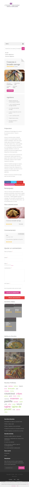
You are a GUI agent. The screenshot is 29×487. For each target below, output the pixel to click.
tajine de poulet (12, 408)
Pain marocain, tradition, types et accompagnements (12, 445)
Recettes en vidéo (20, 184)
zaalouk (18, 409)
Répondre (21, 234)
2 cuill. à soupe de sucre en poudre (15, 112)
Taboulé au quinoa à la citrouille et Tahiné (14, 428)
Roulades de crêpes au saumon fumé (13, 421)
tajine (7, 406)
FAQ (18, 479)
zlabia (5, 412)
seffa (5, 404)
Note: (6, 263)
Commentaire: (8, 268)
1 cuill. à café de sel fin (14, 115)
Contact (10, 479)
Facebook (8, 182)
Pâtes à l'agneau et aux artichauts (12, 426)
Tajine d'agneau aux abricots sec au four (14, 430)
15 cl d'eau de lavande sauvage (14, 109)
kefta (18, 396)
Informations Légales (10, 481)
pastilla (8, 401)
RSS (6, 455)
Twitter (14, 182)
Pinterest (20, 182)
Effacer (12, 265)
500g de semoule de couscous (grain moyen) (14, 101)
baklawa (10, 386)
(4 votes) (16, 66)
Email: (6, 257)
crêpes (19, 393)
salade (21, 401)
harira (14, 396)
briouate (11, 388)
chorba (12, 391)
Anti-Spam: (7, 283)
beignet (21, 386)
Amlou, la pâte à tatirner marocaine (13, 436)
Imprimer (11, 90)
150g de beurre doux (13, 118)
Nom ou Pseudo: (8, 251)
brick (5, 388)
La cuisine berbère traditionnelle (12, 448)
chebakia (6, 391)
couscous (9, 393)
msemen (14, 398)
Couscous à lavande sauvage (13, 220)
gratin (10, 396)
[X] (17, 485)
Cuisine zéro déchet (9, 442)
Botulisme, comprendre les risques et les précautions (14, 439)
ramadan (15, 401)
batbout (16, 386)
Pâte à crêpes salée (9, 424)
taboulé (19, 404)
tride (13, 409)
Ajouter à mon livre (10, 184)
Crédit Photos (19, 481)
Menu (7, 43)
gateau (6, 396)
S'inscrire (21, 467)
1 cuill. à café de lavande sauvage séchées (14, 105)
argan (5, 386)
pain (21, 399)
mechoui (6, 399)
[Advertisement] (14, 25)
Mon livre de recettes (15, 297)
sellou (9, 404)
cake (17, 388)
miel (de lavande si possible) (13, 121)
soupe (14, 404)
